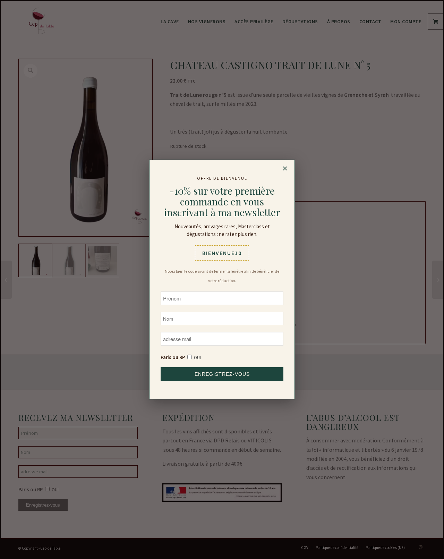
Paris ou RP (173, 357)
